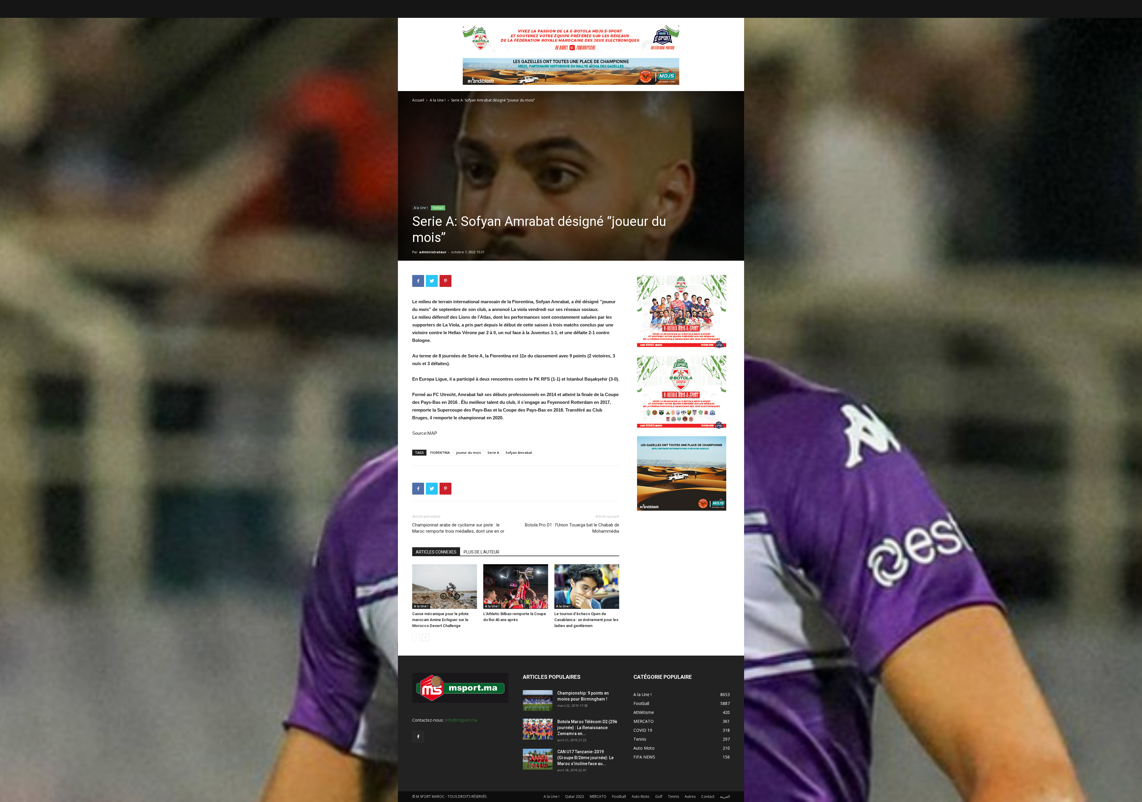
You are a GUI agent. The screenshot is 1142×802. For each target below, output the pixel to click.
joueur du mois (468, 452)
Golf (658, 796)
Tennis (673, 796)
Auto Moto (641, 796)
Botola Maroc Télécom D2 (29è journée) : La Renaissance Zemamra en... (587, 727)
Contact (707, 796)
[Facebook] (418, 737)
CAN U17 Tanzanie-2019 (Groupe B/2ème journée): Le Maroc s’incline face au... (585, 757)
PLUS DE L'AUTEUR (481, 552)
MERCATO (598, 796)
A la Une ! (437, 100)
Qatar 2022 (574, 796)
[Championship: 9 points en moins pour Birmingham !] (538, 700)
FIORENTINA (440, 452)
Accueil (418, 100)
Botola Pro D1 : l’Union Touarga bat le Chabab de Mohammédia (572, 528)
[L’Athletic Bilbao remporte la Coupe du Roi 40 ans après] (515, 586)
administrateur (432, 252)
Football (438, 208)
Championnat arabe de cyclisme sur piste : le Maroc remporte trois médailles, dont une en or (458, 528)
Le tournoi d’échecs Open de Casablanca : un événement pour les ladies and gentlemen (586, 620)
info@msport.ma (461, 720)
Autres (690, 796)
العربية (725, 796)
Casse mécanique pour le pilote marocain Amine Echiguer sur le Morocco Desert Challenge (440, 620)
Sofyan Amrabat (519, 452)
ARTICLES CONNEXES (436, 552)
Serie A (493, 452)
